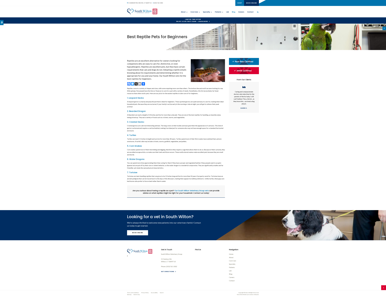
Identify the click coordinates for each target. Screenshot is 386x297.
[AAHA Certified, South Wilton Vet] (244, 73)
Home (231, 254)
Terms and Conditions (133, 292)
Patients (218, 12)
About (183, 12)
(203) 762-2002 (158, 3)
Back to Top (137, 294)
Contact (250, 12)
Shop (239, 3)
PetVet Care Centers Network (251, 294)
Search (162, 292)
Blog (233, 12)
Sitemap (129, 294)
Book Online (251, 3)
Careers (241, 12)
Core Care (194, 12)
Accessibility (154, 292)
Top (383, 287)
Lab (227, 12)
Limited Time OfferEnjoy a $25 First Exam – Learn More (192, 20)
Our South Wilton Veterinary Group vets (192, 190)
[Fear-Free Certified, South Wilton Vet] (244, 64)
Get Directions (167, 271)
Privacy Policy (145, 292)
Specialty (206, 12)
